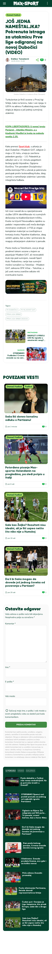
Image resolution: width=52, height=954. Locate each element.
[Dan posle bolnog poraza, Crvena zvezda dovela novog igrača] (13, 847)
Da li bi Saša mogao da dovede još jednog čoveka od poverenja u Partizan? (25, 582)
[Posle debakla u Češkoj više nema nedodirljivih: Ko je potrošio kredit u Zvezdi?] (12, 781)
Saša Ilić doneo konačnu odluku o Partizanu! (21, 418)
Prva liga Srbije (14, 314)
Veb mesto (10, 696)
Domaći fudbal (13, 15)
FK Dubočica (12, 310)
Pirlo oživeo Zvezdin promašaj (32, 874)
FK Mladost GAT (28, 310)
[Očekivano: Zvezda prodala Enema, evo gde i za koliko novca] (12, 862)
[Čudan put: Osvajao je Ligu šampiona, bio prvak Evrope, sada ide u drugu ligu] (12, 906)
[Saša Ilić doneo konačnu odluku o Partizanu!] (26, 398)
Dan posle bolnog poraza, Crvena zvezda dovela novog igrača (34, 845)
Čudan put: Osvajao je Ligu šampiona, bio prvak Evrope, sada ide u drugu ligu (34, 905)
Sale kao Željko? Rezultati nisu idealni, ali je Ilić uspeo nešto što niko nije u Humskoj (25, 528)
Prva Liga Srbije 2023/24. (17, 319)
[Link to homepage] (26, 3)
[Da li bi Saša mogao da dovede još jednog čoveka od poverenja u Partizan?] (26, 561)
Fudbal (28, 386)
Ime (7, 667)
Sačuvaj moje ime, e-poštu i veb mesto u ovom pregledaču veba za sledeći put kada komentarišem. (25, 713)
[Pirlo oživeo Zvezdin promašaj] (13, 877)
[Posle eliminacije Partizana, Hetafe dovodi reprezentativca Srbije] (11, 891)
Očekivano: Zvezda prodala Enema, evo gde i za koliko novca (33, 861)
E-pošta (9, 681)
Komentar (10, 623)
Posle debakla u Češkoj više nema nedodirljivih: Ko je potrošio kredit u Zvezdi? (34, 781)
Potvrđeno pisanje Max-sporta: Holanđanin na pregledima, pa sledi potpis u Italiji (25, 472)
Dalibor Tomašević (20, 59)
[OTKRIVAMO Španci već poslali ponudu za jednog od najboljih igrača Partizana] (12, 798)
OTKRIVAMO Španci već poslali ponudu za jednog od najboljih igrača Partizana (33, 798)
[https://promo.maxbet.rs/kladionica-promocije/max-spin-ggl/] (26, 287)
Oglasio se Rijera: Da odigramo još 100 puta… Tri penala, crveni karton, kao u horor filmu (34, 814)
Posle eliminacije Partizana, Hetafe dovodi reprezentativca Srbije (32, 890)
